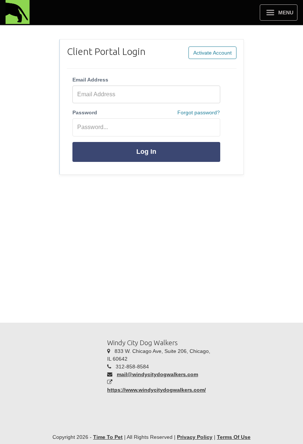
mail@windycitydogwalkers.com (157, 374)
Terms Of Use (234, 437)
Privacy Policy (194, 437)
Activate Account (212, 53)
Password (84, 112)
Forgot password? (198, 112)
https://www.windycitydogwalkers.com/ (156, 390)
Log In (146, 151)
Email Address (90, 80)
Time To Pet (108, 437)
